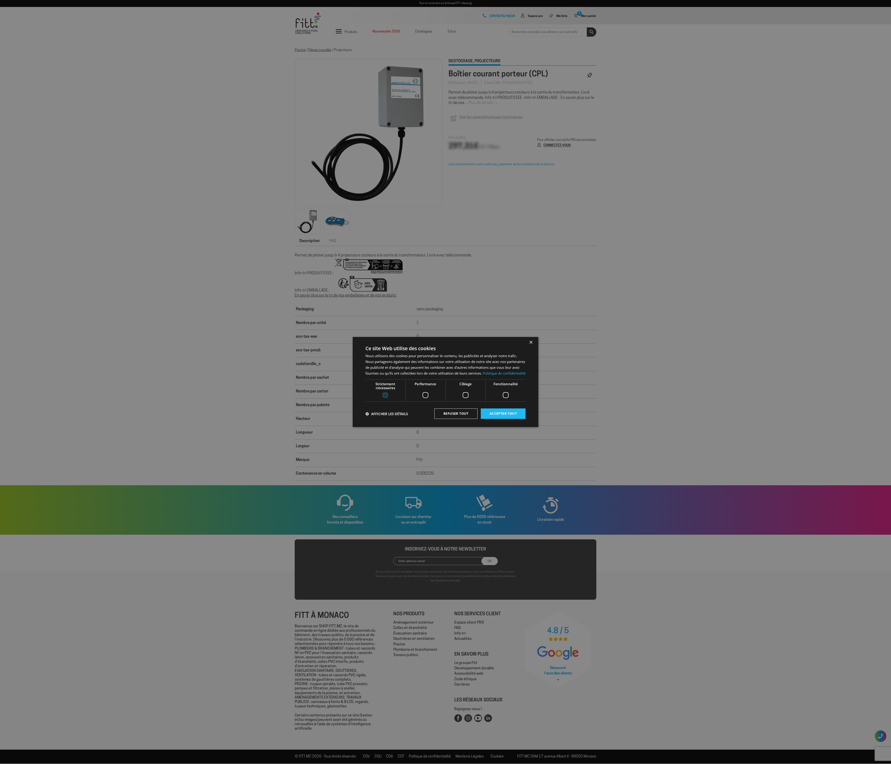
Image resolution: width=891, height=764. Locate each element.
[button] (386, 414)
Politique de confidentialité (504, 373)
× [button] (531, 342)
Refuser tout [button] (455, 413)
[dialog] (445, 382)
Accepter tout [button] (503, 413)
